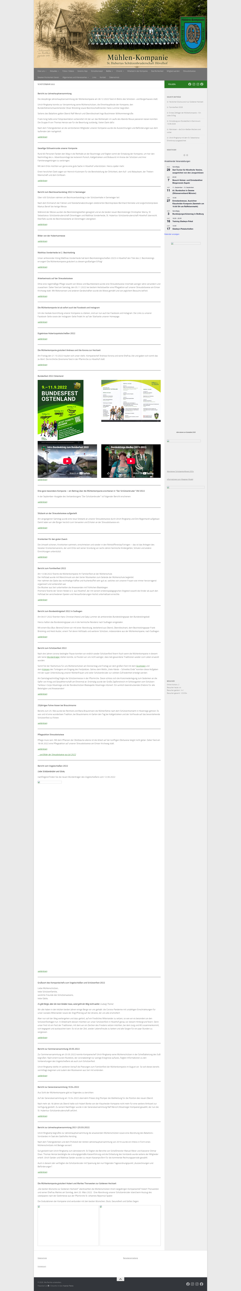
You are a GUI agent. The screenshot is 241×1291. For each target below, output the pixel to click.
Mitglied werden (173, 71)
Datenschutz (114, 77)
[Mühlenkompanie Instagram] (193, 84)
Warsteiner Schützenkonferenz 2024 (180, 471)
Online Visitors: (172, 685)
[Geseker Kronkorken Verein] (201, 84)
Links (94, 77)
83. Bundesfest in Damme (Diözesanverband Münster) (184, 192)
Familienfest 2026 (176, 107)
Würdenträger (53, 657)
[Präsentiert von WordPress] (48, 1286)
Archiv (108, 71)
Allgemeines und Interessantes (75, 77)
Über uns (41, 71)
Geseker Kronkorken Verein (48, 77)
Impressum (42, 1266)
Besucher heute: (173, 687)
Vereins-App (82, 71)
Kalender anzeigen (171, 234)
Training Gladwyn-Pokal (182, 221)
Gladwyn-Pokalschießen (182, 229)
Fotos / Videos (68, 71)
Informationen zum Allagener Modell (180, 479)
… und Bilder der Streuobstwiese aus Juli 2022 (57, 754)
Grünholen (141, 666)
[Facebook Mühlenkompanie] (189, 84)
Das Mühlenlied (157, 71)
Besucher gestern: (174, 690)
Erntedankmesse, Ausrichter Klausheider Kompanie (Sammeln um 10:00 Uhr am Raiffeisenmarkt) (188, 203)
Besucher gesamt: (174, 693)
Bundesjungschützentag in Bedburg (188, 214)
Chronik (119, 71)
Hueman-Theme (68, 1286)
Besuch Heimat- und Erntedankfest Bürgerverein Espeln (187, 181)
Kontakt (103, 77)
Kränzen (46, 669)
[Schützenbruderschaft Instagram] (197, 84)
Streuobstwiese (189, 71)
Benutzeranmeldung (130, 1258)
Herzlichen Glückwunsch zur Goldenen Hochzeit (186, 102)
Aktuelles (53, 71)
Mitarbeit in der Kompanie (137, 71)
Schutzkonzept (97, 71)
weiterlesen (42, 137)
